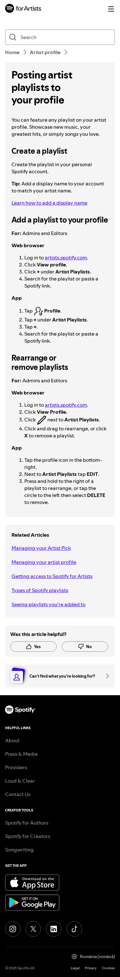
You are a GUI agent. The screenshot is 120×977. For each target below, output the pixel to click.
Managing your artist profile (44, 562)
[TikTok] (74, 929)
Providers (16, 767)
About (12, 740)
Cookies (108, 968)
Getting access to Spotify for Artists (52, 576)
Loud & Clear (20, 780)
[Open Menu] (111, 9)
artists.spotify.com (66, 257)
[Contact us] (105, 676)
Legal (75, 968)
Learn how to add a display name (49, 202)
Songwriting (19, 849)
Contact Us (17, 794)
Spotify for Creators (27, 836)
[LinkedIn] (53, 929)
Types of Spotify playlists (40, 590)
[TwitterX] (33, 929)
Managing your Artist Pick (41, 547)
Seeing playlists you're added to (48, 604)
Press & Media (21, 753)
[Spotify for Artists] (23, 9)
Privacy (91, 968)
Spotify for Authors (26, 822)
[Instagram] (12, 929)
